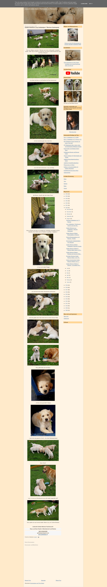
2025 (66, 196)
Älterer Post (58, 580)
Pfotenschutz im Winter (69, 165)
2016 (66, 292)
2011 (66, 303)
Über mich (66, 316)
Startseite (43, 580)
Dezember (69, 209)
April (68, 275)
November (69, 211)
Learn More (84, 3)
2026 (66, 194)
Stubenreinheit (67, 172)
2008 (66, 310)
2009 (66, 308)
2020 (66, 207)
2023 (66, 200)
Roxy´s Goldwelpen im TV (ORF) (71, 137)
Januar (68, 282)
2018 (66, 287)
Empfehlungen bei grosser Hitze (71, 170)
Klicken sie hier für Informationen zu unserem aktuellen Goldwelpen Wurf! (72, 44)
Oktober (69, 214)
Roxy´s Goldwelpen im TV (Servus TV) (72, 139)
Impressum (66, 318)
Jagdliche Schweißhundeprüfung (71, 163)
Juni (68, 270)
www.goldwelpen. (42, 534)
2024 (66, 198)
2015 (66, 294)
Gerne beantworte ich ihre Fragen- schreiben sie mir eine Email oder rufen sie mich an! (72, 64)
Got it (91, 3)
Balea (65, 186)
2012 (66, 301)
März (68, 277)
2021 (66, 205)
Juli (68, 268)
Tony (65, 181)
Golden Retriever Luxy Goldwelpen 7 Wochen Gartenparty (42, 27)
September (69, 216)
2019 (66, 285)
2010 (66, 305)
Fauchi (65, 188)
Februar (68, 279)
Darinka (65, 183)
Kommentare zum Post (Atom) (37, 583)
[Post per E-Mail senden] (38, 537)
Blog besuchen (72, 132)
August (68, 218)
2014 (66, 296)
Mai (68, 273)
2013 (66, 298)
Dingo (65, 179)
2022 (66, 203)
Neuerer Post (28, 580)
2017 (66, 289)
